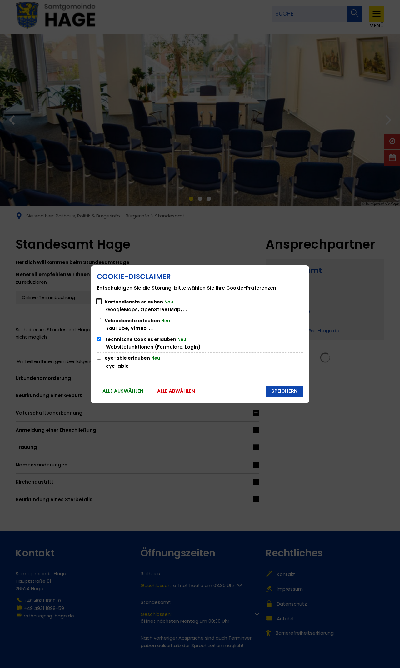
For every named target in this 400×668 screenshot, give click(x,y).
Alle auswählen (122, 391)
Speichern (284, 391)
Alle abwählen (176, 391)
